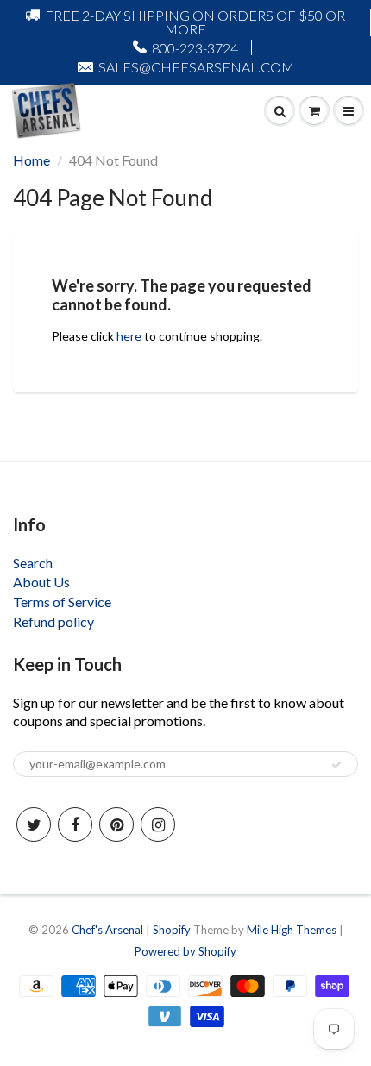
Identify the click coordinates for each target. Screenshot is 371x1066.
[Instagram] (158, 824)
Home (31, 160)
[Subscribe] (336, 765)
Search (33, 563)
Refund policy (53, 621)
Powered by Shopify (185, 951)
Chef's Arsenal (107, 930)
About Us (41, 582)
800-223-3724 (195, 48)
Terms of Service (62, 601)
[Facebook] (75, 824)
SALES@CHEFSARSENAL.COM (196, 67)
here (128, 336)
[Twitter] (33, 824)
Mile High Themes (291, 930)
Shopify (172, 930)
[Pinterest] (116, 824)
